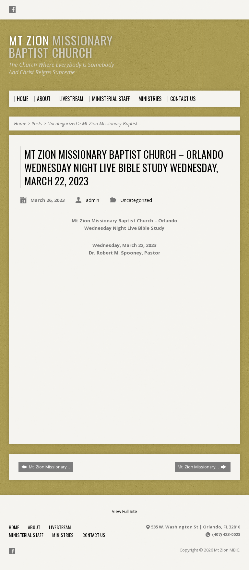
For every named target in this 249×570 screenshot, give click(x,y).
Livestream (60, 527)
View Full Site (124, 511)
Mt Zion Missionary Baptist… (111, 123)
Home (20, 123)
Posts (36, 123)
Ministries (63, 534)
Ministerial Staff (26, 534)
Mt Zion (61, 46)
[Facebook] (12, 9)
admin (92, 200)
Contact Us (93, 534)
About (34, 527)
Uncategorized (62, 123)
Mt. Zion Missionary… (49, 467)
